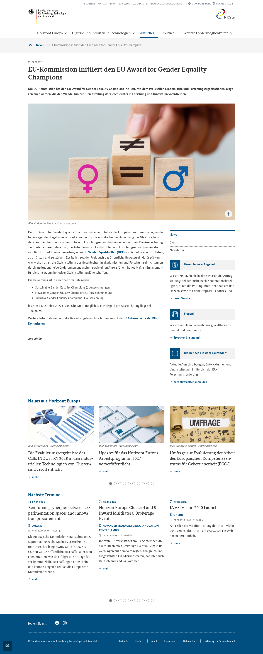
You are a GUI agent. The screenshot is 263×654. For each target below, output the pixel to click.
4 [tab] (124, 483)
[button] (52, 33)
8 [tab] (143, 483)
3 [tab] (119, 483)
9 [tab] (147, 483)
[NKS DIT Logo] (214, 18)
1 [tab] (110, 483)
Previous (31, 423)
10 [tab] (152, 483)
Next (231, 423)
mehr (35, 579)
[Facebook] (57, 623)
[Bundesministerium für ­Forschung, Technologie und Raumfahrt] (47, 16)
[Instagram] (65, 623)
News (39, 45)
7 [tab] (138, 483)
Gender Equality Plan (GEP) (106, 252)
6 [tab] (133, 483)
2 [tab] (115, 483)
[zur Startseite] (31, 45)
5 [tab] (129, 483)
